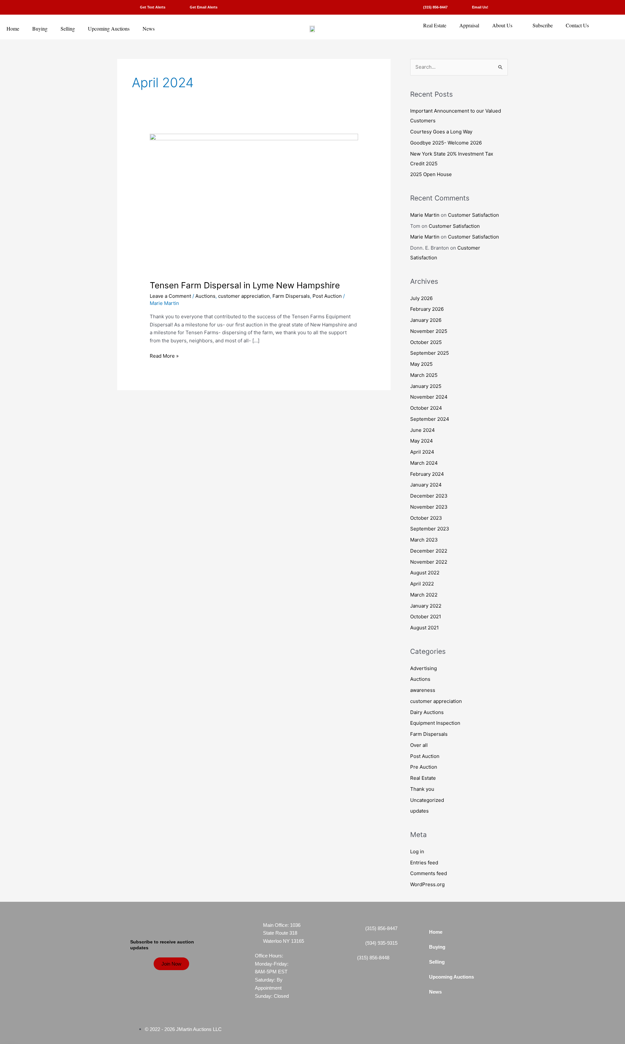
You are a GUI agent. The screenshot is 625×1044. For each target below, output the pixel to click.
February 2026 (427, 309)
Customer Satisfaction (473, 215)
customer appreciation (244, 296)
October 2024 (426, 408)
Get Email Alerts (203, 7)
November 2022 (428, 562)
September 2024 (429, 419)
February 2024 (427, 474)
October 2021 (425, 616)
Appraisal (469, 25)
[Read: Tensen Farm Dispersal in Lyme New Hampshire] (254, 203)
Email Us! (480, 7)
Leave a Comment (170, 296)
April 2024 (422, 452)
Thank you (422, 789)
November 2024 (429, 397)
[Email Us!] (463, 7)
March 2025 (424, 375)
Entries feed (424, 862)
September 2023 (429, 529)
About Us (502, 25)
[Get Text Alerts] (131, 7)
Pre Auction (423, 767)
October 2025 (426, 342)
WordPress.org (427, 884)
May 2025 (421, 364)
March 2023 (424, 540)
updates (419, 811)
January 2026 (425, 320)
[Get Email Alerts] (181, 7)
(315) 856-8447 (435, 7)
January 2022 (425, 606)
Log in (417, 851)
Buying (40, 28)
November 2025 (428, 331)
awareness (422, 690)
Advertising (423, 668)
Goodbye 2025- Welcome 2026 (446, 143)
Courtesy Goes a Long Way (441, 132)
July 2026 (421, 298)
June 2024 (422, 430)
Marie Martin (424, 215)
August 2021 (424, 628)
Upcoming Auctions (109, 28)
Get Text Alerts (152, 7)
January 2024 (426, 485)
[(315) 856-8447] (414, 7)
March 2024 (424, 463)
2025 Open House (431, 174)
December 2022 (428, 551)
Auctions (205, 296)
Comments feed (428, 873)
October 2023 (426, 518)
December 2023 (429, 496)
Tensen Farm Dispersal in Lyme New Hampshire (245, 285)
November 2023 (429, 507)
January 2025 (425, 386)
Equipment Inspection (435, 723)
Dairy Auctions (427, 712)
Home (13, 28)
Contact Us (577, 25)
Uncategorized (427, 800)
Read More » (164, 355)
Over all (419, 745)
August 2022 (424, 573)
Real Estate (434, 25)
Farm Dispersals (291, 296)
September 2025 (429, 353)
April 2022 (422, 584)
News (149, 28)
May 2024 (421, 441)
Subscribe (543, 25)
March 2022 (424, 595)
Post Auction (327, 296)
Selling (68, 28)
